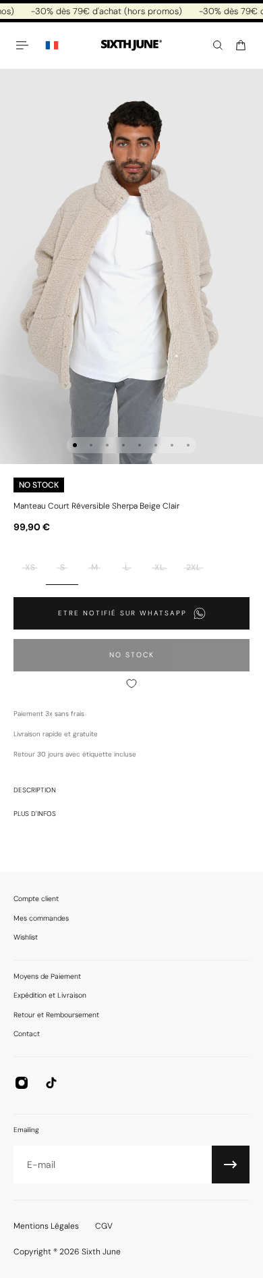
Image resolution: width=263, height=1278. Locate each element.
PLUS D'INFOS (34, 813)
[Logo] (131, 45)
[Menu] (24, 45)
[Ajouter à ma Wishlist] (131, 683)
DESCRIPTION (34, 790)
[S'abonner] (231, 1164)
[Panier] (240, 45)
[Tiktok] (51, 1083)
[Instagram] (21, 1083)
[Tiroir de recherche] (217, 45)
